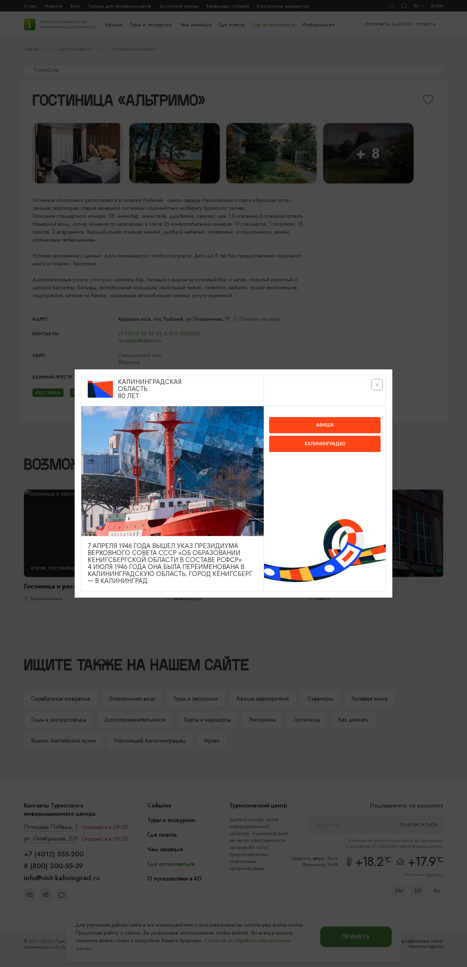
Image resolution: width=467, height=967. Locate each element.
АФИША (325, 425)
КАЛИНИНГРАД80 (325, 444)
